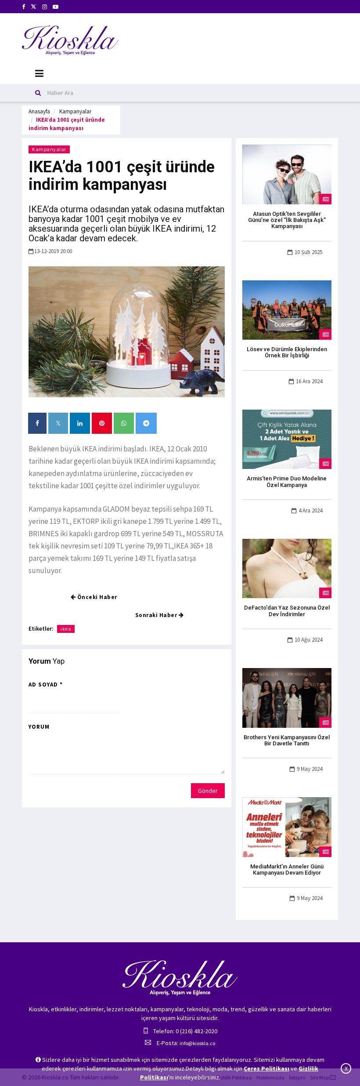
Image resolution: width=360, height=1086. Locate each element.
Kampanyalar (75, 111)
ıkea (66, 628)
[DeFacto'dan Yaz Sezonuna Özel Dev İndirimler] (286, 568)
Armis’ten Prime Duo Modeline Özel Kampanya (287, 481)
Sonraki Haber (157, 615)
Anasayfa (39, 111)
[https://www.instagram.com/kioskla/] (44, 7)
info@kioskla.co (197, 1043)
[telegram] (146, 423)
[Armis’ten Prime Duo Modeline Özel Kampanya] (286, 439)
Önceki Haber (96, 597)
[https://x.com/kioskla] (33, 7)
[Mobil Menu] (39, 73)
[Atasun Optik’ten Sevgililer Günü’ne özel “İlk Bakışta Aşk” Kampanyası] (286, 174)
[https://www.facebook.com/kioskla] (23, 7)
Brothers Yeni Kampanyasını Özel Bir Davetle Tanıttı (287, 740)
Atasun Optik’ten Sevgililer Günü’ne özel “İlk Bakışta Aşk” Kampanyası (287, 220)
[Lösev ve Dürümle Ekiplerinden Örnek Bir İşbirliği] (286, 309)
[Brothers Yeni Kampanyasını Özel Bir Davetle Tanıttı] (286, 697)
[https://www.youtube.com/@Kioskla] (55, 7)
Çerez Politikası (266, 1068)
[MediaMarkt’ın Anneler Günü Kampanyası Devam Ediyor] (286, 826)
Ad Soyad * (46, 684)
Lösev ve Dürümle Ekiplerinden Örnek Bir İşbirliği (287, 352)
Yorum (39, 726)
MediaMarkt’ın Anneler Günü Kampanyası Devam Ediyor (287, 869)
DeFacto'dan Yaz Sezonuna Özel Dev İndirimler (287, 610)
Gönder (208, 791)
